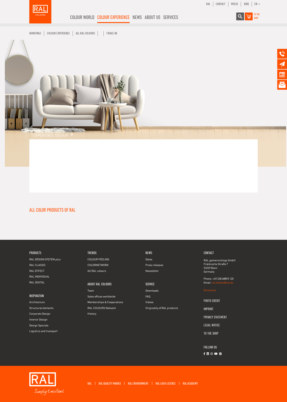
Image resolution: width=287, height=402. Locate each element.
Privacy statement (215, 317)
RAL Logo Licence (166, 383)
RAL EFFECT (37, 271)
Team (90, 290)
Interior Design (38, 319)
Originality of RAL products (161, 308)
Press (234, 4)
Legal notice (212, 325)
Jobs (246, 4)
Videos (149, 302)
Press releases (154, 265)
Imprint (208, 309)
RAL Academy (190, 383)
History (91, 313)
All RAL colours (96, 271)
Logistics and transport (43, 331)
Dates (148, 259)
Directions (210, 290)
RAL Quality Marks (110, 383)
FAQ (147, 296)
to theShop (257, 16)
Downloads (152, 290)
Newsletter (152, 271)
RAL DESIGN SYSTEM (45, 259)
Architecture (37, 302)
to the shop (211, 333)
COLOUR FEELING (98, 259)
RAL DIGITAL (37, 282)
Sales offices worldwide (101, 296)
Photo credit (212, 301)
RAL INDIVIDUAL (39, 276)
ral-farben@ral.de (222, 282)
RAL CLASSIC (37, 265)
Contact (221, 4)
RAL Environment (138, 383)
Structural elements (41, 308)
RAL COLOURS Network (101, 308)
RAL (208, 4)
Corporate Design (39, 313)
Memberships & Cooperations (105, 302)
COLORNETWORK (98, 265)
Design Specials (38, 325)
